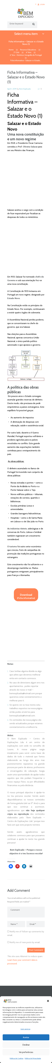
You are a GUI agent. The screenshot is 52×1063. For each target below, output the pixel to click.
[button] (48, 1001)
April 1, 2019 (11, 89)
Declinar (26, 1045)
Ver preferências (26, 1052)
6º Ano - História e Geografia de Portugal (26, 55)
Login (42, 4)
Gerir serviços (25, 1029)
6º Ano (28, 52)
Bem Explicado (25, 89)
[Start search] (33, 24)
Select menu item (26, 34)
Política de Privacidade (33, 1058)
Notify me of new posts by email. (25, 942)
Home (11, 50)
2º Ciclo (16, 52)
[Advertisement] (26, 182)
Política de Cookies (16, 1058)
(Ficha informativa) (26, 596)
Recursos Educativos (28, 50)
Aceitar (26, 1037)
